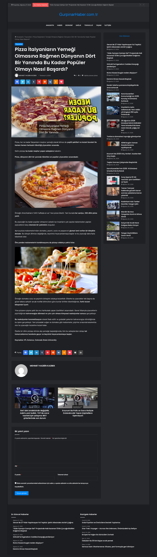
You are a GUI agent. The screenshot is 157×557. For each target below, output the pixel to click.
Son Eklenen (124, 36)
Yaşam (98, 25)
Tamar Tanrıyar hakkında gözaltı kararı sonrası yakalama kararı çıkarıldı (131, 192)
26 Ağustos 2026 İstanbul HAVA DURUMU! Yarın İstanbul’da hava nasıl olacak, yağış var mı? (131, 125)
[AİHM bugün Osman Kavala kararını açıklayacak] (113, 146)
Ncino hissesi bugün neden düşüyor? (122, 73)
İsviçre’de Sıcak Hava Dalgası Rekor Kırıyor (130, 224)
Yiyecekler (28, 37)
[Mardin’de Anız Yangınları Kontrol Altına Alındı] (113, 215)
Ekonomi (69, 25)
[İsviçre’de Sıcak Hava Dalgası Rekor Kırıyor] (113, 226)
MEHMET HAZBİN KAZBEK (28, 75)
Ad (16, 466)
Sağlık (78, 25)
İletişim (108, 25)
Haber (59, 25)
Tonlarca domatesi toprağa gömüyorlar (124, 136)
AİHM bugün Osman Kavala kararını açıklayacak (129, 145)
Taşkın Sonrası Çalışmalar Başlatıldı (122, 162)
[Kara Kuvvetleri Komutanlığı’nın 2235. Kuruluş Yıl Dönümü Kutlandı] (113, 97)
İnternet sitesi (63, 474)
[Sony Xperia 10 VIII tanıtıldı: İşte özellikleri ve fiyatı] (113, 180)
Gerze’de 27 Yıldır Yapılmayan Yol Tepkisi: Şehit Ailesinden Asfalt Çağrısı (124, 45)
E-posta (18, 474)
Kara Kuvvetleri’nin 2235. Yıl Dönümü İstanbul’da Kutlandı (122, 169)
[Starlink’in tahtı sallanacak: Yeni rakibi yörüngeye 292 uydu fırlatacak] (113, 110)
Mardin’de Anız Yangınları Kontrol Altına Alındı (131, 214)
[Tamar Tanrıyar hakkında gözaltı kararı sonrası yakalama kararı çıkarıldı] (113, 191)
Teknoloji (88, 25)
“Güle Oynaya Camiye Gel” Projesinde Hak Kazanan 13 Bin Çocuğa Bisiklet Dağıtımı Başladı (124, 55)
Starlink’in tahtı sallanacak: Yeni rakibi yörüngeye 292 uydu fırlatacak (130, 111)
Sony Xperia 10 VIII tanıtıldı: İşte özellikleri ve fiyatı (130, 179)
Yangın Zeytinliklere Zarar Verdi (129, 234)
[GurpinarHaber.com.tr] (78, 14)
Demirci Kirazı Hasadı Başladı (119, 79)
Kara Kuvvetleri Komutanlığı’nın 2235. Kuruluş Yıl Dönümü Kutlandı (130, 97)
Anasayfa (50, 25)
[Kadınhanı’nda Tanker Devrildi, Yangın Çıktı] (113, 204)
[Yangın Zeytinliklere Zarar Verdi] (113, 236)
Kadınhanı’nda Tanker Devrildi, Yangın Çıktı (130, 202)
